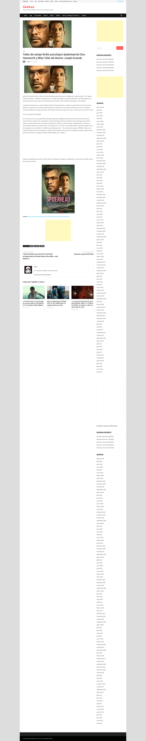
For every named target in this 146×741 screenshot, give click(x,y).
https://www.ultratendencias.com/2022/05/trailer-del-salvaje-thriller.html (49, 216)
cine (32, 246)
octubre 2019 (100, 310)
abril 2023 (99, 217)
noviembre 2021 (101, 265)
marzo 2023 (100, 220)
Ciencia (75, 1)
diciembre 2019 (101, 307)
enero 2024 (100, 192)
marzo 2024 (100, 186)
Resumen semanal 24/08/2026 (105, 59)
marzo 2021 (100, 287)
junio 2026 (99, 113)
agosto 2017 (100, 341)
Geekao (28, 7)
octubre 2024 (100, 166)
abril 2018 (99, 327)
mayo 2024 (100, 180)
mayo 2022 (100, 248)
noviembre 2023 (101, 197)
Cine (36, 1)
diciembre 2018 (101, 315)
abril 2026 (99, 118)
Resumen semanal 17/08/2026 (105, 62)
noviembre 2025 (101, 132)
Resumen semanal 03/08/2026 (105, 67)
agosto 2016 (100, 361)
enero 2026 (100, 127)
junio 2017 (99, 346)
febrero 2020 (100, 304)
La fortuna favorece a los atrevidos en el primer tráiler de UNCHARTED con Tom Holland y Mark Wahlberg (33, 303)
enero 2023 (100, 225)
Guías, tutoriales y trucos (66, 1)
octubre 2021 (100, 268)
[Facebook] (118, 1)
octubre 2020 (100, 296)
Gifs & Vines (41, 1)
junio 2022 (99, 245)
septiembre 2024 (101, 169)
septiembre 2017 (101, 338)
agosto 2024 (100, 172)
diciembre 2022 (101, 228)
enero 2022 (100, 259)
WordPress (46, 738)
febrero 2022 (100, 256)
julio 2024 (99, 175)
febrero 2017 (100, 355)
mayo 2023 (100, 214)
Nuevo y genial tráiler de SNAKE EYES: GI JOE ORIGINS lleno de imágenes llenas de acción (56, 303)
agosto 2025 (100, 141)
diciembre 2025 (101, 130)
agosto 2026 (100, 107)
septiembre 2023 (101, 203)
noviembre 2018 (101, 318)
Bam (51, 738)
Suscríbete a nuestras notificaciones (107, 426)
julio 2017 (99, 344)
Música (47, 1)
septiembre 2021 (101, 270)
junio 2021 (99, 279)
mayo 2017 (100, 349)
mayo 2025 (100, 149)
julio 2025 (99, 144)
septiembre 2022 (101, 237)
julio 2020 (99, 301)
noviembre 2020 (101, 293)
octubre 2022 (100, 234)
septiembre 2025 (101, 138)
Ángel (29, 61)
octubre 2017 (100, 335)
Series (51, 1)
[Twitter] (120, 1)
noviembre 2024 (101, 163)
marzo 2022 (100, 254)
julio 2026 (99, 110)
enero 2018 (100, 330)
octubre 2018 (100, 321)
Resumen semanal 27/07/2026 (105, 70)
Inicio (31, 1)
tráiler (42, 246)
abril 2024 (99, 183)
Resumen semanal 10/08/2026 (105, 65)
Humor (56, 1)
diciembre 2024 (101, 161)
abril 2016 (99, 372)
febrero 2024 (100, 189)
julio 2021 (99, 276)
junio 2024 (99, 177)
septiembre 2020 (101, 299)
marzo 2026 (100, 121)
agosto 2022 (100, 239)
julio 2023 (99, 208)
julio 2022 (99, 242)
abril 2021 (99, 284)
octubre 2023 (100, 200)
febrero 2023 (100, 223)
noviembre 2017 (101, 332)
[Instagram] (122, 1)
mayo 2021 (100, 282)
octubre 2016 (100, 358)
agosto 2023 (100, 206)
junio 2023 (99, 211)
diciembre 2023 (101, 194)
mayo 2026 (100, 116)
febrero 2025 (100, 155)
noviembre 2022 (101, 231)
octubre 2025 (100, 135)
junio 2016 (99, 366)
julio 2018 (99, 324)
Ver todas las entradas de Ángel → (42, 274)
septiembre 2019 (101, 313)
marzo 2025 (100, 152)
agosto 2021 (100, 273)
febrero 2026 (100, 124)
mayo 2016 (100, 369)
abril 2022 (99, 251)
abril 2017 (99, 352)
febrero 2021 (100, 290)
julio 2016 (99, 363)
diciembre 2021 (101, 262)
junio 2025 (99, 146)
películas (36, 246)
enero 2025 (100, 158)
